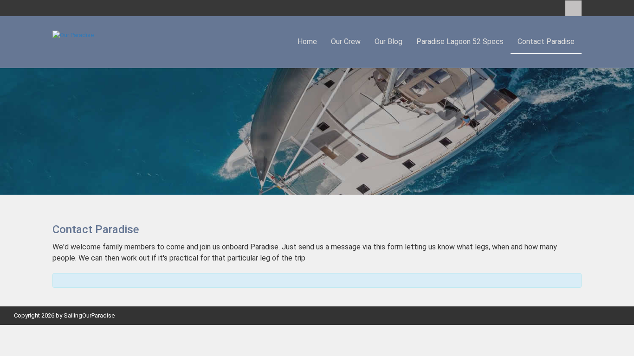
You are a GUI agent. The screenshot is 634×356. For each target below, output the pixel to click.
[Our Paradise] (73, 34)
